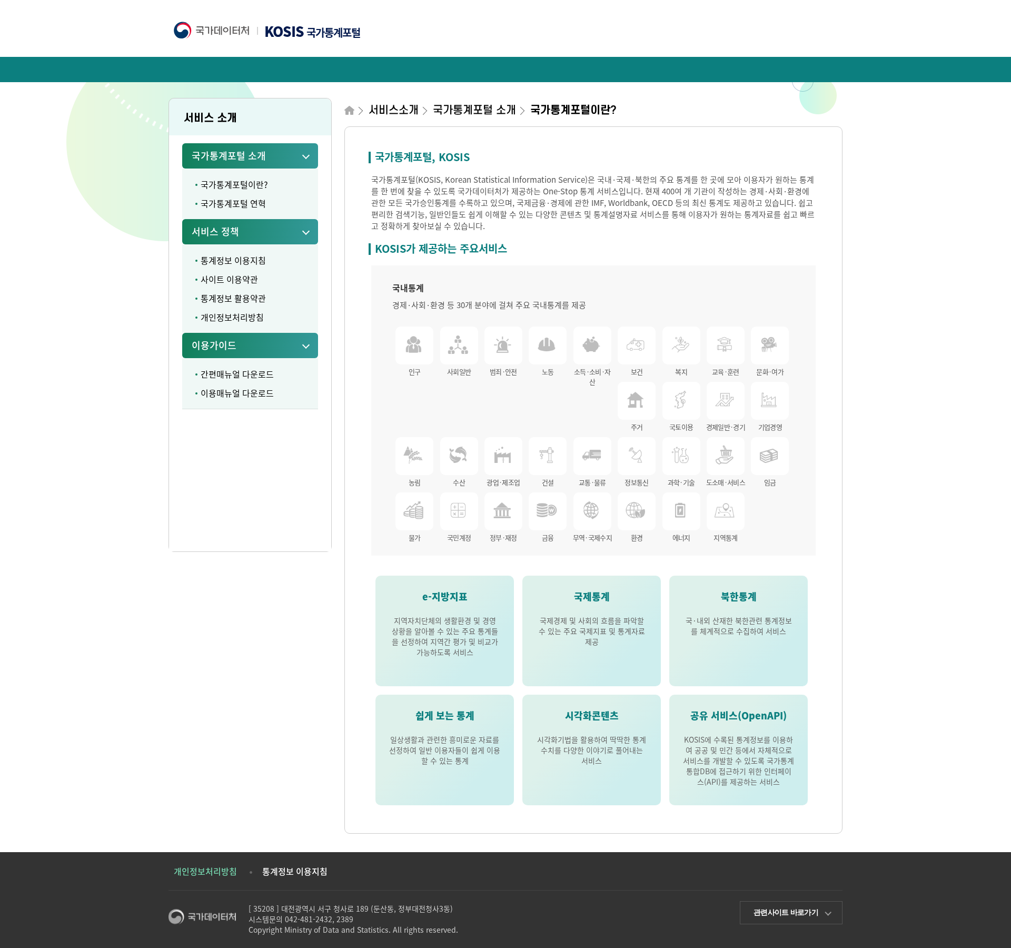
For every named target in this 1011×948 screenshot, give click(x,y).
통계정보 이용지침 (233, 260)
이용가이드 (214, 345)
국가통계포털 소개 (229, 156)
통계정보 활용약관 (233, 298)
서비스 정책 (215, 231)
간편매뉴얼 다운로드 (237, 374)
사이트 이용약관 (229, 279)
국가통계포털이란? (234, 184)
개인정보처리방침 (232, 317)
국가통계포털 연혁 (233, 203)
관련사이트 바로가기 (786, 912)
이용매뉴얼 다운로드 (237, 393)
